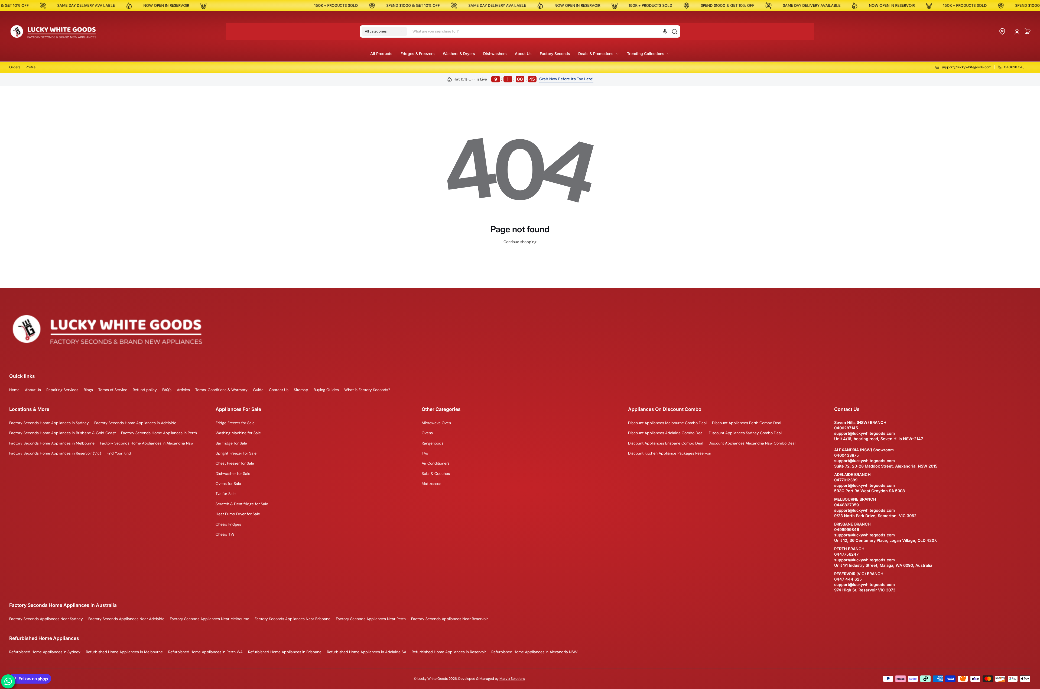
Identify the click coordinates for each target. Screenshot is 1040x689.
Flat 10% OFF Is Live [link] (494, 79)
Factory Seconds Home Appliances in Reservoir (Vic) (55, 453)
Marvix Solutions (512, 679)
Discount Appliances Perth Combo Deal (746, 422)
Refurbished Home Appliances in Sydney (44, 651)
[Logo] (53, 31)
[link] (598, 54)
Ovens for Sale (228, 483)
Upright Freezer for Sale (236, 453)
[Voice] (665, 31)
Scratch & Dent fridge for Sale (242, 503)
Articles (183, 389)
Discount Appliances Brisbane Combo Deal (665, 443)
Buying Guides (326, 389)
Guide (258, 389)
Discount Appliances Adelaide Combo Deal (665, 432)
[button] (384, 31)
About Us (33, 389)
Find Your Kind (118, 453)
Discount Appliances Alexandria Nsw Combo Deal (751, 443)
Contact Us (278, 389)
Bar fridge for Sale (231, 443)
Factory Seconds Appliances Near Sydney (46, 618)
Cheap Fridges (228, 524)
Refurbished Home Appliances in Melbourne (124, 651)
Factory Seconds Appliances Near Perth (371, 618)
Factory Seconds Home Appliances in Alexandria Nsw (147, 443)
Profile (30, 67)
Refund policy (145, 389)
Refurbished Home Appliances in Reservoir (449, 651)
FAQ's (166, 389)
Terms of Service (112, 389)
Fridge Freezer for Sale (235, 422)
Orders (14, 67)
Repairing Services (62, 389)
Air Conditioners (436, 463)
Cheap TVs (225, 534)
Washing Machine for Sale (238, 432)
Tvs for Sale (226, 493)
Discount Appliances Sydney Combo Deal (745, 432)
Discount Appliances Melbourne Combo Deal (667, 422)
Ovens (427, 432)
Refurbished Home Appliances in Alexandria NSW (534, 651)
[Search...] (674, 31)
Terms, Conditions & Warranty (221, 389)
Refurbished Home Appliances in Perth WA (205, 651)
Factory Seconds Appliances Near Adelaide (126, 618)
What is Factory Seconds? (367, 389)
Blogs (88, 389)
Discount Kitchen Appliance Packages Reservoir (669, 453)
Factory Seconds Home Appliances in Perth (159, 432)
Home (14, 389)
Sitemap (301, 389)
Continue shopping (520, 241)
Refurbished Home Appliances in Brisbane (284, 651)
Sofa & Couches (436, 473)
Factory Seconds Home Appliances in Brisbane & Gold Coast (62, 432)
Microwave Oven (436, 422)
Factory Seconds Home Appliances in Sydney (49, 422)
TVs (425, 453)
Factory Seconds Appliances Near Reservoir (449, 618)
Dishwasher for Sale (233, 473)
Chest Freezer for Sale (235, 463)
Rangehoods (432, 443)
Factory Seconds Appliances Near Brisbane (292, 618)
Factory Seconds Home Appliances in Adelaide (135, 422)
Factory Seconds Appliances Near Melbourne (209, 618)
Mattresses (431, 483)
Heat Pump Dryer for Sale (238, 513)
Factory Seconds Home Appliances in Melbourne (52, 443)
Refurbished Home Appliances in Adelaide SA (366, 651)
